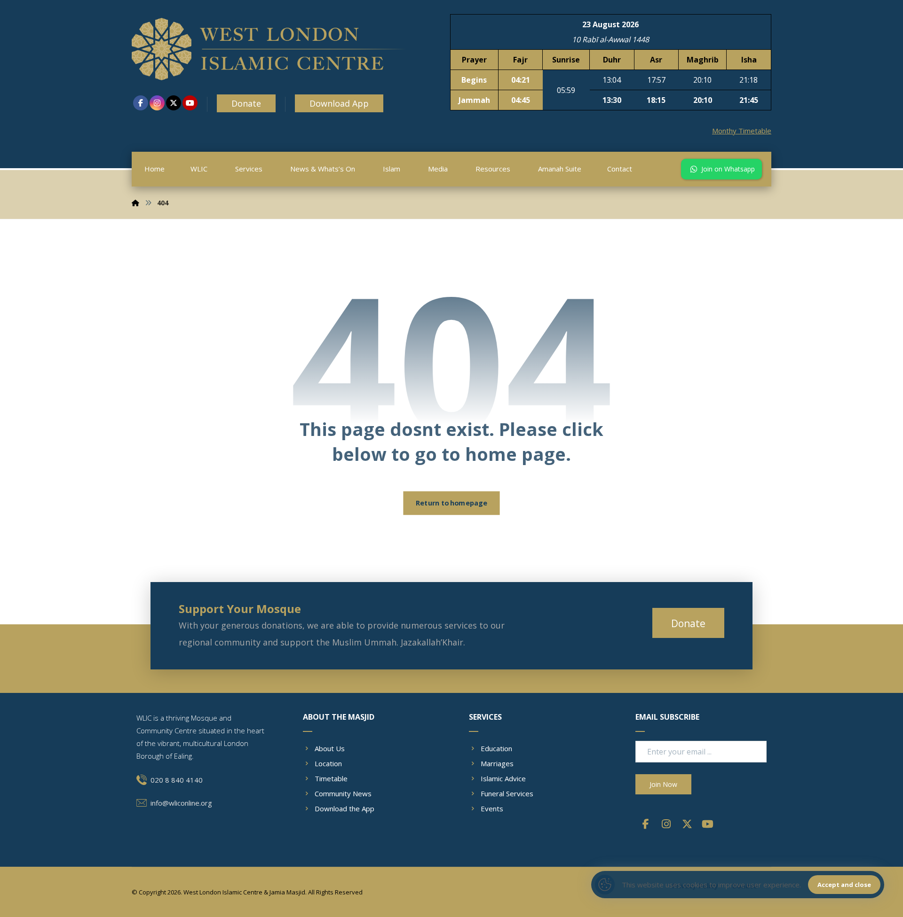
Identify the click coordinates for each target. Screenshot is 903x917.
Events (492, 808)
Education (496, 748)
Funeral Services (507, 793)
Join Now (663, 784)
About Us (330, 748)
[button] (140, 102)
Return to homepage (451, 503)
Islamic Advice (503, 778)
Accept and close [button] (844, 884)
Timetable (331, 778)
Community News (343, 793)
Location (328, 763)
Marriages (497, 763)
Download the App (344, 808)
